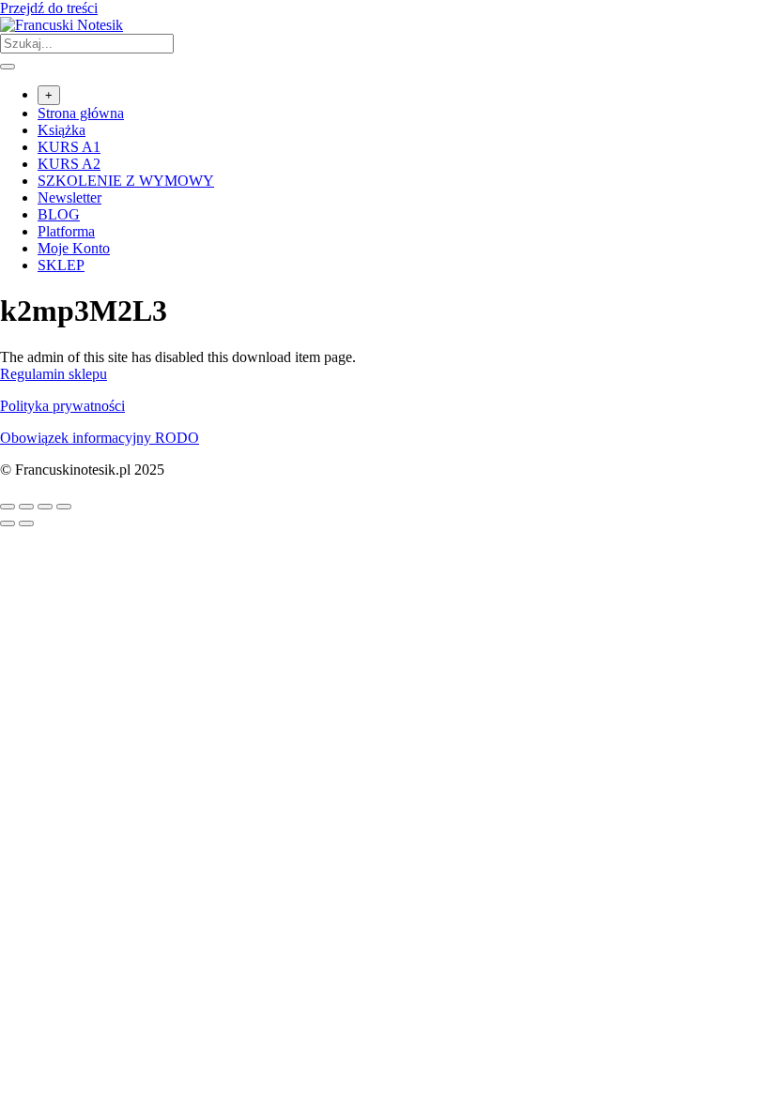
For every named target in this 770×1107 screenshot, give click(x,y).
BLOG (59, 214)
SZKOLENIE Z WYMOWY (126, 181)
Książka (61, 130)
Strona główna (81, 113)
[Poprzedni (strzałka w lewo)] (7, 523)
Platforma (66, 231)
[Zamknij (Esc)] (63, 506)
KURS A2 (69, 164)
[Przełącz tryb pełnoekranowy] (26, 506)
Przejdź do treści (49, 8)
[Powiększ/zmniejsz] (7, 506)
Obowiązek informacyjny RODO (99, 438)
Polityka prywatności (62, 406)
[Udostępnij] (45, 506)
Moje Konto (74, 248)
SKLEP (61, 265)
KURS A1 (69, 147)
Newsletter (69, 197)
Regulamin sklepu (53, 374)
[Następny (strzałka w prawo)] (26, 523)
